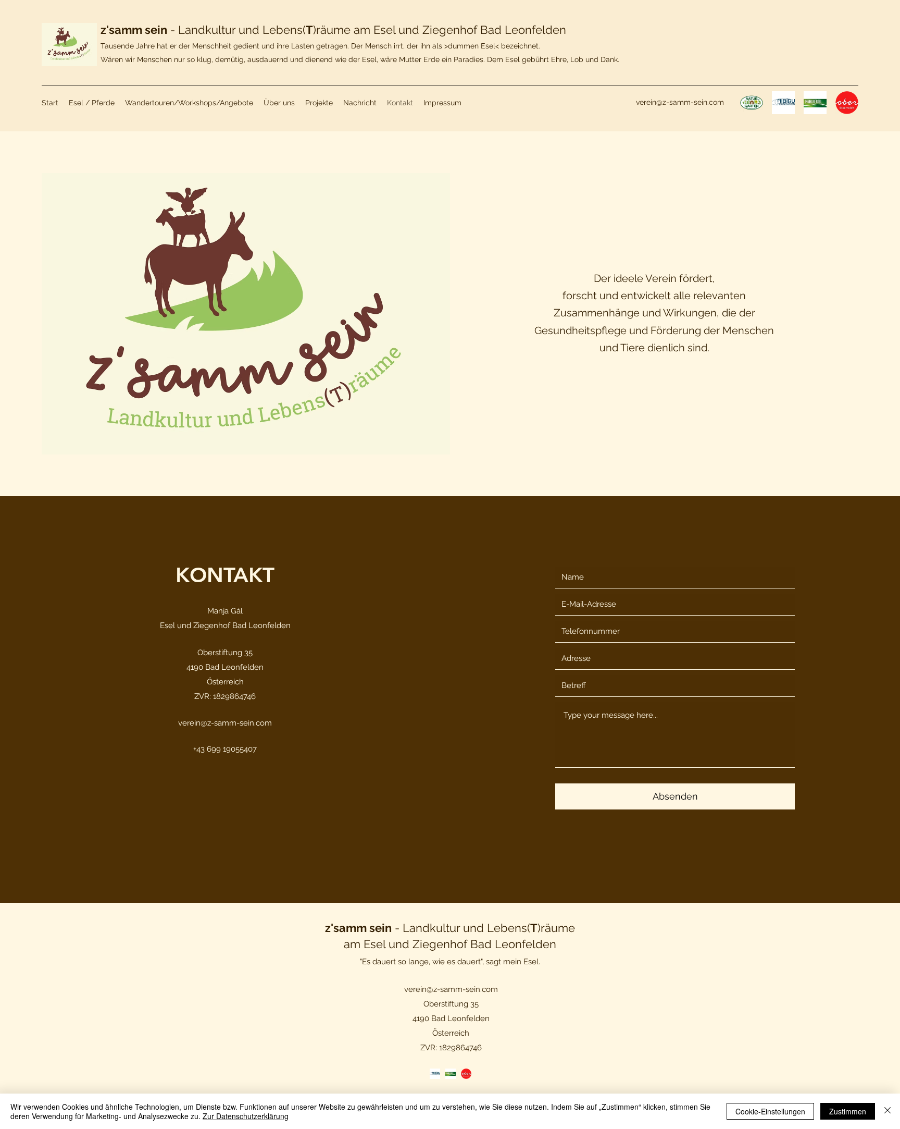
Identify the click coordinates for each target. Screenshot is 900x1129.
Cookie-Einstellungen (770, 1111)
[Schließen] (887, 1111)
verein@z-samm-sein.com (680, 102)
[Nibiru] (435, 1074)
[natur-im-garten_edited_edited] (751, 102)
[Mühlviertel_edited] (815, 102)
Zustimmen (847, 1111)
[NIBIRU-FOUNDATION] (783, 102)
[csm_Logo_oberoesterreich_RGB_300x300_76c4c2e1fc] (846, 102)
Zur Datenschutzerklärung (246, 1116)
